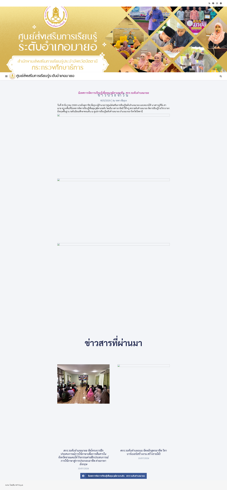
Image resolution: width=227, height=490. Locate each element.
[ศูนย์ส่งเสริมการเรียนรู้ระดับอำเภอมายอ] (42, 76)
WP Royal (19, 485)
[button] (113, 476)
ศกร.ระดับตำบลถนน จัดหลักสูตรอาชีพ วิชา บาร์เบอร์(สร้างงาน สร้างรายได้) (143, 452)
